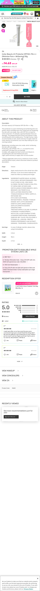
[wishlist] (18, 59)
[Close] (38, 578)
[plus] (9, 97)
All (2, 321)
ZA (3, 51)
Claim (25, 90)
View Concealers (11, 376)
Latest (6, 321)
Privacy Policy (28, 589)
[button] (37, 13)
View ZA (6, 380)
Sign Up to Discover (10, 416)
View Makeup (8, 371)
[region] (20, 583)
